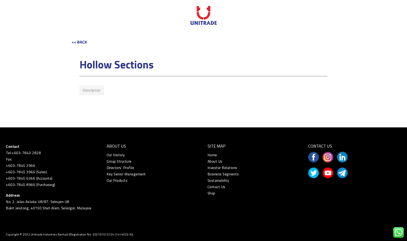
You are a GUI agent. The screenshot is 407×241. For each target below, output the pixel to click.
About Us (215, 161)
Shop (211, 193)
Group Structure (119, 161)
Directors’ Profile (120, 168)
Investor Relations (222, 168)
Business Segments (223, 174)
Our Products (117, 180)
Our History (116, 155)
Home (212, 155)
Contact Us (216, 187)
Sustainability (218, 180)
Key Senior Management (126, 174)
